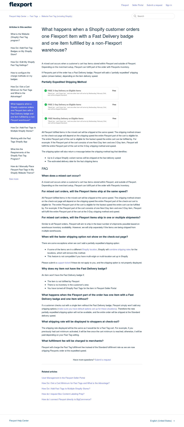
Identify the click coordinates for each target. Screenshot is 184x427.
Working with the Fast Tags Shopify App (21, 140)
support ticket (63, 262)
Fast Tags (34, 16)
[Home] (20, 6)
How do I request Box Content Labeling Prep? (63, 393)
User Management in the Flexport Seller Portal (63, 377)
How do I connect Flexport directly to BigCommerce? (66, 399)
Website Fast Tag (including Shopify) (57, 16)
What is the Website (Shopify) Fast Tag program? (20, 37)
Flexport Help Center (17, 16)
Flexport (125, 5)
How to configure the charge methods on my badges (21, 76)
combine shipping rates (120, 249)
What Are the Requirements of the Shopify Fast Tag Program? (20, 153)
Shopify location (89, 249)
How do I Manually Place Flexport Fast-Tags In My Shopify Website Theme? (22, 169)
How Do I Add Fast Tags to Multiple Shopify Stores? (23, 129)
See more (13, 178)
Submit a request (154, 5)
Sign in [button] (169, 5)
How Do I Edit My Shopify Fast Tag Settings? (23, 63)
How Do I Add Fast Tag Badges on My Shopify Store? (21, 51)
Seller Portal (137, 5)
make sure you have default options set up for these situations (87, 308)
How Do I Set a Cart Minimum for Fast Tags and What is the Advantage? (21, 91)
